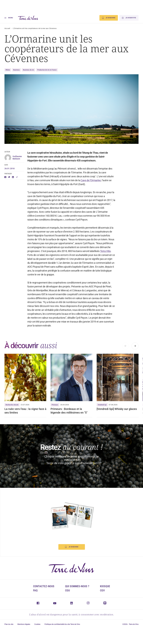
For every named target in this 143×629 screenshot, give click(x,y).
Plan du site (8, 624)
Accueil (7, 28)
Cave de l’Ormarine (91, 180)
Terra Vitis (105, 251)
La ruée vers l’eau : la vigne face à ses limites (25, 410)
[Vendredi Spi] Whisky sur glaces (117, 409)
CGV (102, 590)
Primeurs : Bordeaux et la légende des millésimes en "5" (69, 410)
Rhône (8, 70)
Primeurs (55, 405)
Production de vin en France (47, 70)
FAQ (35, 590)
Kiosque (105, 586)
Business (16, 70)
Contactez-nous (43, 586)
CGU (67, 590)
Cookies (37, 624)
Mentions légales (23, 624)
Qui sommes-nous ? (77, 586)
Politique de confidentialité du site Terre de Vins (62, 624)
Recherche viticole (12, 405)
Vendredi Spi (102, 405)
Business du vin (28, 70)
